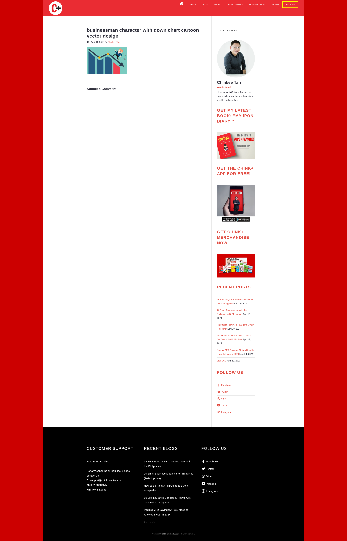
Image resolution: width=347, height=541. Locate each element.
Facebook (226, 385)
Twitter (224, 392)
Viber (223, 399)
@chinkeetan (99, 489)
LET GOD (221, 361)
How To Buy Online (98, 461)
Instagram (226, 412)
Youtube (225, 405)
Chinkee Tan (55, 8)
